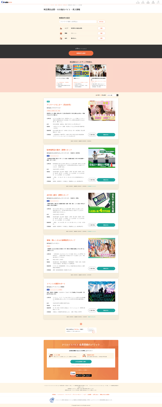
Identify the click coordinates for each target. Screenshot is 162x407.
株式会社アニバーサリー (53, 243)
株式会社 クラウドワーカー (54, 107)
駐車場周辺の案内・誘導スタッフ (59, 150)
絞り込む (101, 21)
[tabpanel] (81, 76)
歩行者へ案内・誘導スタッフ (58, 195)
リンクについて (61, 394)
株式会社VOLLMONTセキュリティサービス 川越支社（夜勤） (63, 198)
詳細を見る (105, 134)
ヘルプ (84, 394)
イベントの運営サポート (56, 284)
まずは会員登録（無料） (81, 361)
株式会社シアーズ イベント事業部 (55, 286)
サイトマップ (68, 394)
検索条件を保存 (81, 53)
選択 (101, 28)
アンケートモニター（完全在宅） (59, 105)
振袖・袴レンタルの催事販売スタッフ (61, 240)
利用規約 (54, 394)
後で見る (93, 134)
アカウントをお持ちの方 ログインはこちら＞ (81, 365)
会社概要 (89, 394)
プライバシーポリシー (77, 394)
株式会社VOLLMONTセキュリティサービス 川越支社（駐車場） (64, 153)
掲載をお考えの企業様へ (105, 394)
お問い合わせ (95, 394)
